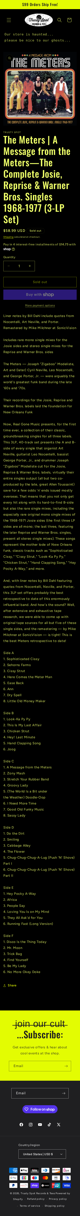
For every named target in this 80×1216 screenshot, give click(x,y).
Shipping (8, 236)
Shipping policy (55, 1205)
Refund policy (35, 1198)
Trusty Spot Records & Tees (38, 1193)
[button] (9, 20)
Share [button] (12, 985)
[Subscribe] (66, 1066)
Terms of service (30, 1205)
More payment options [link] (40, 305)
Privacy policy (58, 1198)
